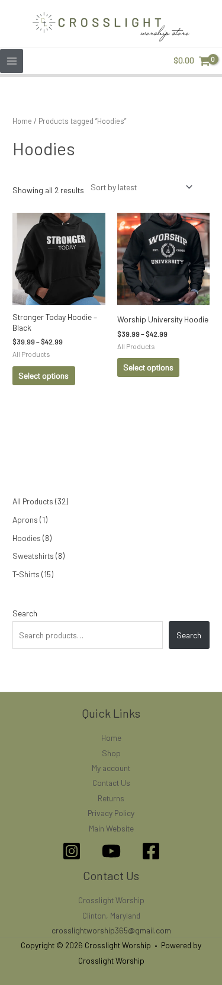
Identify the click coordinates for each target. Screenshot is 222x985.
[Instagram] (71, 851)
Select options (43, 375)
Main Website (111, 828)
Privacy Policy (111, 813)
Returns (111, 798)
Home (22, 121)
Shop (111, 753)
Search (24, 613)
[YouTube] (111, 851)
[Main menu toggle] (11, 60)
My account (111, 768)
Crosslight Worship (111, 900)
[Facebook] (150, 851)
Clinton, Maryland (111, 915)
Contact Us (111, 783)
